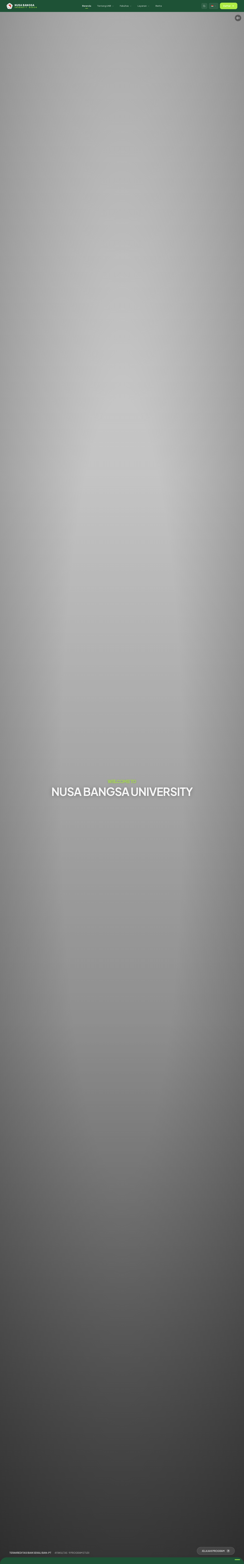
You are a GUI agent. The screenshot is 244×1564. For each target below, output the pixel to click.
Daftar (227, 5)
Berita (159, 5)
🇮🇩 (212, 6)
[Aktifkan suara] (238, 18)
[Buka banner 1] (237, 1559)
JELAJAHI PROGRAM (213, 1550)
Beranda (86, 5)
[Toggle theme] (204, 6)
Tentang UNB (104, 5)
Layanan (142, 5)
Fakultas (124, 5)
